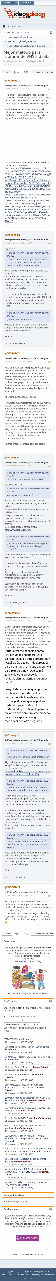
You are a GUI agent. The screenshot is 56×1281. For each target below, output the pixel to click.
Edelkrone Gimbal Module (17, 1067)
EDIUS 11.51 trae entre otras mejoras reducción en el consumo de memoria (28, 1150)
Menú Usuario (10, 1001)
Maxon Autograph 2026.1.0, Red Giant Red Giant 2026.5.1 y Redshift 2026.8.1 (25, 1170)
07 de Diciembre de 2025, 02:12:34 (18, 743)
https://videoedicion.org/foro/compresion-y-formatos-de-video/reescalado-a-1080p (28, 772)
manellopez (13, 1059)
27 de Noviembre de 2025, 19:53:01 (18, 243)
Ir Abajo (6, 72)
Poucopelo (10, 1141)
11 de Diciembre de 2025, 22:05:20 (18, 895)
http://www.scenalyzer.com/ (18, 529)
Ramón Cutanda (41, 1067)
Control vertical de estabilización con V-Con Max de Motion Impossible (27, 1099)
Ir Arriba (7, 933)
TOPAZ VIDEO (11, 1039)
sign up (10, 1010)
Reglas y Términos (31, 1271)
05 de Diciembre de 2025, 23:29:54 (18, 621)
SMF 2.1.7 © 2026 (9, 1275)
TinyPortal (11, 1271)
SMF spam (18, 1254)
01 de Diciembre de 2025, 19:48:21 (18, 465)
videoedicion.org (13, 947)
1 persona (10, 343)
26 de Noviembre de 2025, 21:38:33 (18, 88)
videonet (12, 1049)
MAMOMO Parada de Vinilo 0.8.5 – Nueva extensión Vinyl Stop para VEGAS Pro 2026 (25, 1137)
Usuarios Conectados (14, 1195)
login (47, 1007)
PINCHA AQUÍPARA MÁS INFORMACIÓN (27, 960)
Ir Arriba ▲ (45, 1271)
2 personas (10, 602)
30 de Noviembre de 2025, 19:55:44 (18, 361)
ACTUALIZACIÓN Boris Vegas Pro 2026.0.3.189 (27, 1057)
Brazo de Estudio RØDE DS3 (18, 1118)
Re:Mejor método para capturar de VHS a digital (27, 85)
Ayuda (19, 1271)
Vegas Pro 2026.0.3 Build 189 (19, 1074)
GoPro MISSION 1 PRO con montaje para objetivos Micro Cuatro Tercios (24, 1086)
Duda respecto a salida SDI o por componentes (27, 1046)
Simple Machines (23, 1275)
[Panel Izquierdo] (51, 33)
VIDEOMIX (13, 80)
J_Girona (25, 1039)
